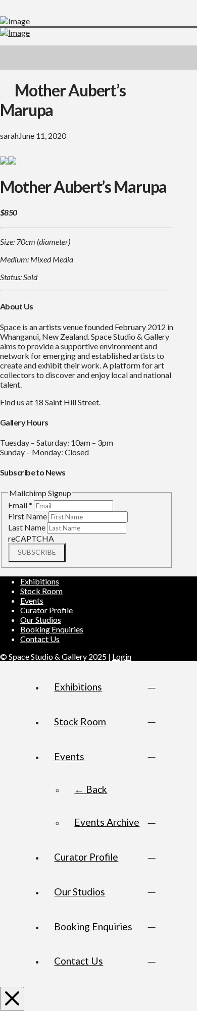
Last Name (27, 527)
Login (121, 656)
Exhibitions (39, 581)
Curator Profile (46, 610)
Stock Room (41, 591)
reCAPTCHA (31, 538)
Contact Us (40, 639)
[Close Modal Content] (12, 999)
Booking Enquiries (51, 629)
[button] (185, 57)
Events (31, 600)
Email (20, 505)
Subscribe (37, 552)
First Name (28, 516)
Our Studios (40, 619)
